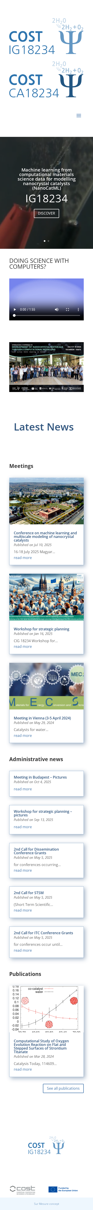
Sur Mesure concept (46, 1204)
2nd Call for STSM (29, 892)
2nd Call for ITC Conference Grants (43, 932)
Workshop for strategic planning (41, 629)
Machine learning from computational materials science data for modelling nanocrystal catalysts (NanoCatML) (47, 179)
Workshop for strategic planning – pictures (43, 813)
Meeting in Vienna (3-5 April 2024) (42, 718)
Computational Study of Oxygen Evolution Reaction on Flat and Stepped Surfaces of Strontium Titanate (41, 1046)
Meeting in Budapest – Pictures (40, 777)
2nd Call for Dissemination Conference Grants (36, 851)
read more (23, 557)
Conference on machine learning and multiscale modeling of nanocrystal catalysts (45, 536)
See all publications (63, 1088)
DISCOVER (46, 213)
